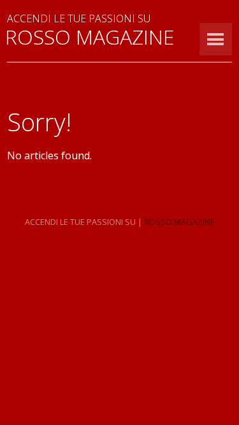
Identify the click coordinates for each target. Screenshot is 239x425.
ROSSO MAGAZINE (89, 36)
